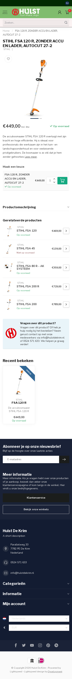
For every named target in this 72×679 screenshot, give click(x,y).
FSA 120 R (19, 402)
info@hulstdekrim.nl (22, 573)
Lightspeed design (34, 671)
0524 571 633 (19, 562)
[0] (67, 12)
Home (6, 31)
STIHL (6, 49)
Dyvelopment (55, 671)
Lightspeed (16, 671)
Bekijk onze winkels (36, 509)
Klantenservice (36, 497)
